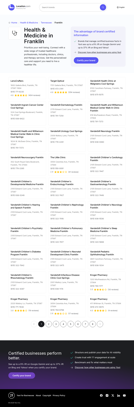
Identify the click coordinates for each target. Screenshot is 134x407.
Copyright (47, 395)
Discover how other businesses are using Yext (99, 52)
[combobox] (73, 7)
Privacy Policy (59, 395)
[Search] (103, 7)
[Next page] (100, 324)
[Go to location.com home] (19, 7)
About (38, 395)
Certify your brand (86, 60)
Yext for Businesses (25, 395)
